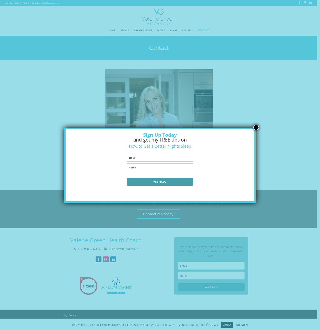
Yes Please (160, 182)
